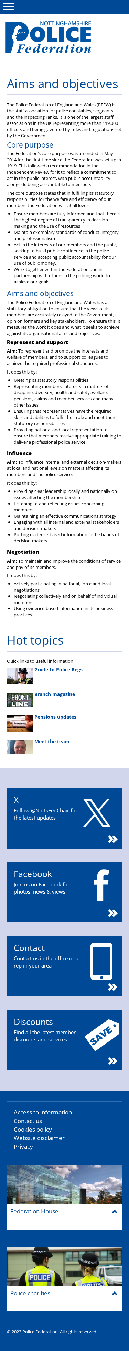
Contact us (28, 1121)
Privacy (23, 1146)
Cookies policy (33, 1129)
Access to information (43, 1112)
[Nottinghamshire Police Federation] (57, 40)
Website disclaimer (39, 1138)
